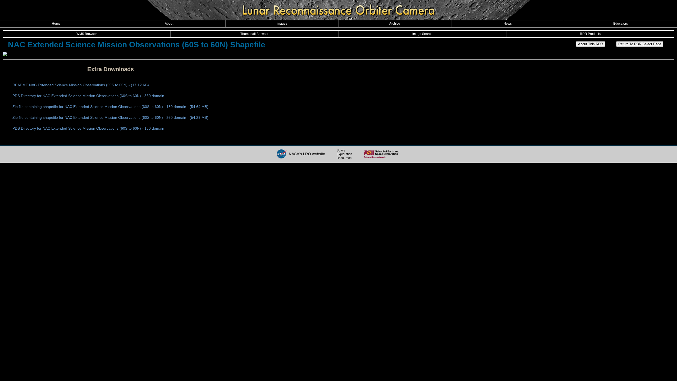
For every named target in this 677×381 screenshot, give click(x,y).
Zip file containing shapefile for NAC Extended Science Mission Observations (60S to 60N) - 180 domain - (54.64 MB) (110, 107)
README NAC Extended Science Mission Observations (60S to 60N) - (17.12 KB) (80, 85)
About (169, 23)
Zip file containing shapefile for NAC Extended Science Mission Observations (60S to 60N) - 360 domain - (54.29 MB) (110, 117)
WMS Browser (86, 34)
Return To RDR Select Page (639, 44)
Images (282, 23)
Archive (394, 23)
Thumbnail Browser (254, 34)
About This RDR (590, 44)
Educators (620, 23)
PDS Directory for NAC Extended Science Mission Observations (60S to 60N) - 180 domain (88, 128)
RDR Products (590, 34)
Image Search (422, 34)
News (508, 23)
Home (56, 23)
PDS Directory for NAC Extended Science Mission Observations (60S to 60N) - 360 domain (88, 96)
